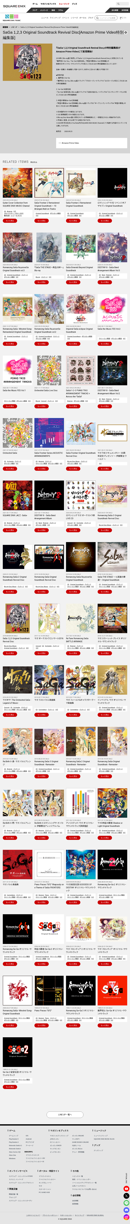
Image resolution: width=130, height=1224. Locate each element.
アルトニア (13, 1197)
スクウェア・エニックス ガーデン (20, 1201)
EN (125, 18)
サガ (14, 211)
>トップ (5, 27)
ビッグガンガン (55, 1152)
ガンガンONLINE (78, 1136)
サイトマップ (79, 1215)
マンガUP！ (76, 1139)
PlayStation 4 (14, 1142)
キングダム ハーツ (45, 1183)
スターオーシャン (45, 1189)
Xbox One (12, 1155)
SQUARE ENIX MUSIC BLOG (104, 1139)
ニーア (12, 215)
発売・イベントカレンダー (81, 1179)
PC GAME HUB (44, 1192)
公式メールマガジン (79, 1186)
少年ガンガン (54, 1139)
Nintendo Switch (15, 1149)
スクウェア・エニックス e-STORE (21, 1176)
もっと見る (10, 221)
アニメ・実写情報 (78, 1152)
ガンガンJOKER (55, 1145)
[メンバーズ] (44, 10)
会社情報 (75, 1201)
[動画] (53, 10)
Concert (43, 401)
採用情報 (75, 1204)
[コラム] (60, 10)
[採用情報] (125, 10)
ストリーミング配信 (104, 338)
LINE (126, 1203)
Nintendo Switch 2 (15, 1145)
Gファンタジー (55, 1142)
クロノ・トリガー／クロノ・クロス (13, 213)
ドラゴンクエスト (45, 1176)
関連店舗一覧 (13, 1194)
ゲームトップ (13, 1136)
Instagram (126, 1217)
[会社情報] (115, 10)
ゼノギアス (18, 215)
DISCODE (126, 1210)
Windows (12, 1158)
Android (28, 1139)
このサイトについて (33, 1215)
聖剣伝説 (7, 215)
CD (5, 211)
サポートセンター (66, 1215)
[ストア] (35, 10)
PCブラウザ (30, 1142)
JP (121, 18)
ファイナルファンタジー (47, 1179)
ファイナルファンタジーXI (35, 1161)
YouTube (126, 1189)
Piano (47, 895)
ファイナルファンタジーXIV (35, 1158)
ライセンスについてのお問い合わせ (84, 1189)
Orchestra (10, 461)
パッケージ (119, 213)
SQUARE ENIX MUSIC (12, 18)
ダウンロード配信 (55, 213)
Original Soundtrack (42, 213)
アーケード (29, 1145)
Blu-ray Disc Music (73, 461)
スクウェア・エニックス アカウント (21, 1183)
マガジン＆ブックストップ (59, 1136)
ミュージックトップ (101, 1136)
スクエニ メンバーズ (16, 1179)
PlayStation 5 (14, 1139)
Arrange (9, 211)
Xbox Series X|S (15, 1152)
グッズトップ (98, 1150)
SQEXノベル (76, 1145)
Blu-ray (38, 277)
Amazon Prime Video (70, 143)
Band (103, 275)
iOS (27, 1136)
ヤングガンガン (55, 1149)
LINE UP (14, 27)
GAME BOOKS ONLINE (80, 1142)
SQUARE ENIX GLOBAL (95, 1215)
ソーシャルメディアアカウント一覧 (84, 1183)
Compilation (43, 709)
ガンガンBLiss (77, 1149)
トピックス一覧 (77, 1176)
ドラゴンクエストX (32, 1155)
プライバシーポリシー (50, 1215)
